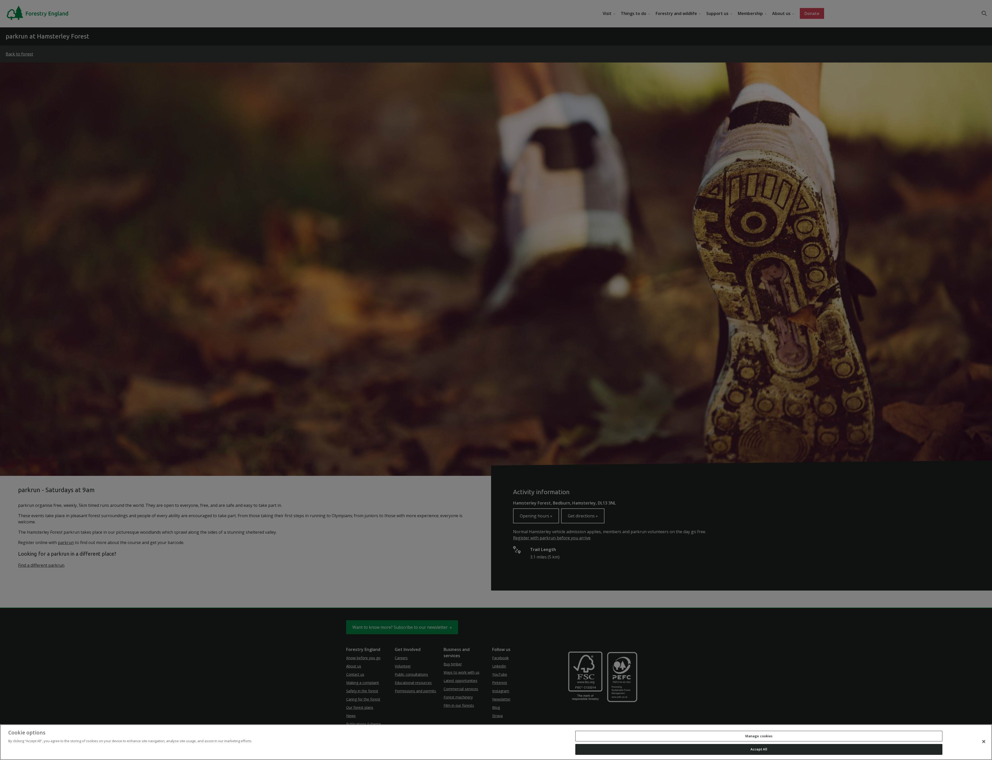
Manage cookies (759, 736)
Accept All (758, 749)
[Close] (983, 741)
